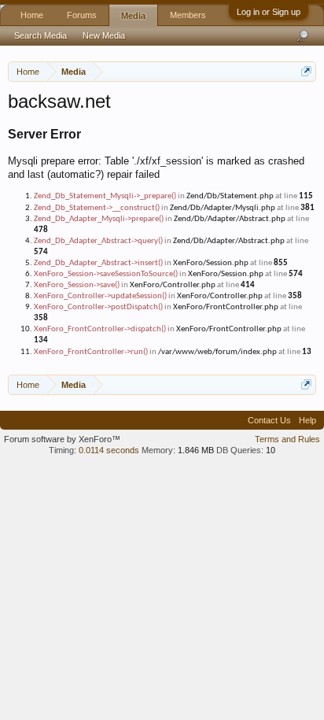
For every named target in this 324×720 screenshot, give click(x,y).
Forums (82, 15)
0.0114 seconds (109, 450)
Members (188, 15)
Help (307, 420)
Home (31, 15)
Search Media (40, 35)
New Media (104, 35)
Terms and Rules (287, 439)
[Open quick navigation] (306, 71)
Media (133, 15)
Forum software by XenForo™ (62, 439)
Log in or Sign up (268, 12)
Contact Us (269, 420)
